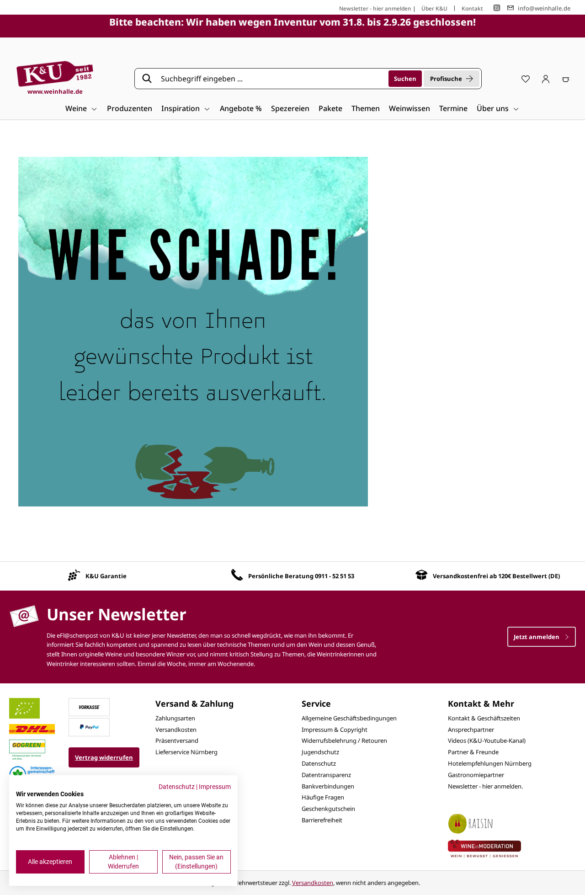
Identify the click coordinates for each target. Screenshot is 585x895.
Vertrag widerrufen (104, 757)
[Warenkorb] (566, 78)
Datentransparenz (326, 775)
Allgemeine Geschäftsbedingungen (349, 718)
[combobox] (271, 79)
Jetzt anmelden (537, 637)
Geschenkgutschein (328, 808)
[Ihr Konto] (546, 78)
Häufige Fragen (323, 797)
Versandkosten (176, 729)
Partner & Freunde (473, 752)
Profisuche (446, 79)
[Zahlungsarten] (89, 706)
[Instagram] (496, 8)
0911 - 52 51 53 (334, 576)
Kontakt (472, 8)
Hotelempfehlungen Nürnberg (490, 763)
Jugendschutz (320, 752)
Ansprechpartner (471, 729)
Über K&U (434, 8)
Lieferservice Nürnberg (186, 752)
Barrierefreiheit (322, 820)
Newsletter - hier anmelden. (485, 786)
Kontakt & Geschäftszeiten (484, 718)
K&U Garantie (106, 576)
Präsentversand (176, 740)
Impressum (215, 786)
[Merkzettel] (526, 78)
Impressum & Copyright (334, 729)
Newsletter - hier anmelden (375, 8)
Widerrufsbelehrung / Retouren (344, 740)
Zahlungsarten (175, 718)
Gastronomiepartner (476, 775)
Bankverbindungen (328, 786)
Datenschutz (319, 763)
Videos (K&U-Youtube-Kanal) (487, 740)
